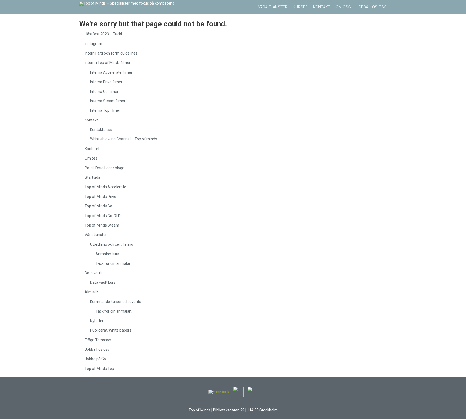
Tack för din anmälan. (113, 263)
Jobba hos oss (97, 349)
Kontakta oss (101, 129)
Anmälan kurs (107, 254)
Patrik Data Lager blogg (104, 168)
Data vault (93, 273)
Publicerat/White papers (110, 330)
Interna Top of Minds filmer (108, 62)
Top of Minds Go (98, 206)
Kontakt (91, 120)
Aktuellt (91, 292)
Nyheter (97, 321)
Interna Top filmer (105, 110)
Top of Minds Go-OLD (103, 216)
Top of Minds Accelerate (105, 187)
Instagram (93, 44)
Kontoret (92, 149)
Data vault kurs (102, 282)
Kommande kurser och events (115, 301)
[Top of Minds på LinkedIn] (238, 392)
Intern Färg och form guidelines (111, 53)
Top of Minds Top (99, 368)
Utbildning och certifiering (111, 244)
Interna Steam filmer (107, 101)
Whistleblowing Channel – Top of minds (123, 139)
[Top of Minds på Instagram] (252, 392)
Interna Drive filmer (106, 82)
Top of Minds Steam (102, 225)
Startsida (92, 177)
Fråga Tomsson (98, 340)
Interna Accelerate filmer (111, 72)
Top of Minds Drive (100, 196)
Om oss (91, 158)
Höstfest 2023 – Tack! (103, 34)
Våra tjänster (96, 234)
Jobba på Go (95, 359)
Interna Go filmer (104, 91)
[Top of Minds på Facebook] (219, 392)
